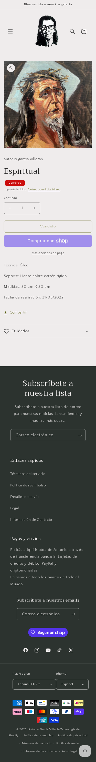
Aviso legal (69, 751)
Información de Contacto (31, 520)
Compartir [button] (18, 312)
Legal (14, 508)
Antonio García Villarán (44, 729)
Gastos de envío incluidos (44, 189)
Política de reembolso (28, 485)
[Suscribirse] (80, 435)
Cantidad (10, 198)
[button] (10, 31)
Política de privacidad (72, 735)
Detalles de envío (24, 497)
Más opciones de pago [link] (48, 253)
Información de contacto (40, 751)
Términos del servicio (28, 474)
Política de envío (67, 743)
